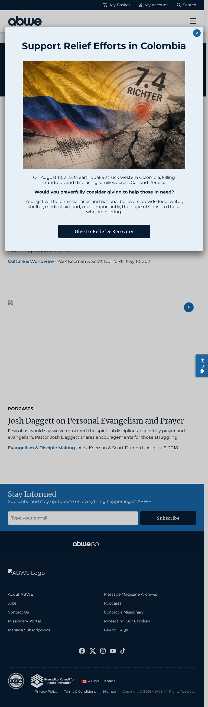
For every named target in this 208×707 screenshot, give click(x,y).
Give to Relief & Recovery (104, 231)
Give (202, 363)
